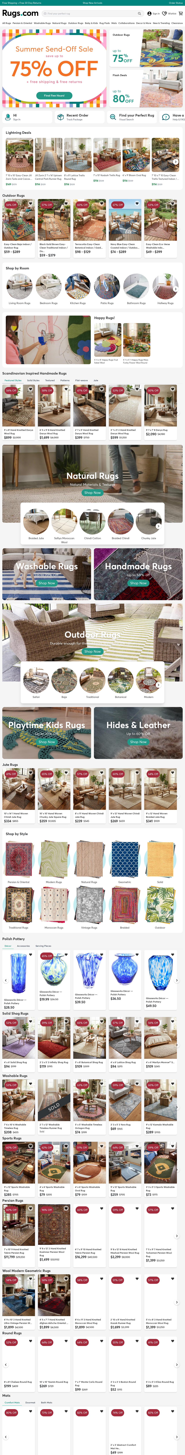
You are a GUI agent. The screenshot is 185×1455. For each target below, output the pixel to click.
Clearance (177, 23)
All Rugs (6, 23)
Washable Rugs (42, 23)
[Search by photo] (45, 13)
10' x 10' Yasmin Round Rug (54, 1381)
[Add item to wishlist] (30, 203)
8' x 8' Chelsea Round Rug (18, 1381)
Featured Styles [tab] (13, 380)
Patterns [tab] (65, 380)
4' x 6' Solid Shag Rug (15, 1062)
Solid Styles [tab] (33, 380)
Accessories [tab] (23, 945)
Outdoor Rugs (75, 23)
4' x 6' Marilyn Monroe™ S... (160, 1062)
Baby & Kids (91, 23)
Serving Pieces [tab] (43, 945)
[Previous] (6, 229)
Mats (114, 23)
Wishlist (172, 13)
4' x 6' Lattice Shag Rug (123, 1062)
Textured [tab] (50, 380)
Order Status (176, 2)
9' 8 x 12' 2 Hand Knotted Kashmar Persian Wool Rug (53, 1252)
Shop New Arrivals (92, 2)
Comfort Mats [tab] (12, 1402)
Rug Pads (104, 23)
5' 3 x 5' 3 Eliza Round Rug (160, 1381)
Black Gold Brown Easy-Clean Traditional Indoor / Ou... (54, 248)
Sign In (156, 13)
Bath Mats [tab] (46, 1402)
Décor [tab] (8, 945)
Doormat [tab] (30, 1402)
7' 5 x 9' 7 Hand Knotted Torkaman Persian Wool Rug (159, 1253)
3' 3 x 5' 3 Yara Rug (121, 1124)
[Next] (177, 229)
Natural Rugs (59, 23)
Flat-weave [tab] (81, 380)
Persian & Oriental (22, 23)
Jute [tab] (96, 380)
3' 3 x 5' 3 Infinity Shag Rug (54, 1062)
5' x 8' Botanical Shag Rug (89, 1062)
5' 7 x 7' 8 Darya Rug (157, 430)
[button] (176, 162)
